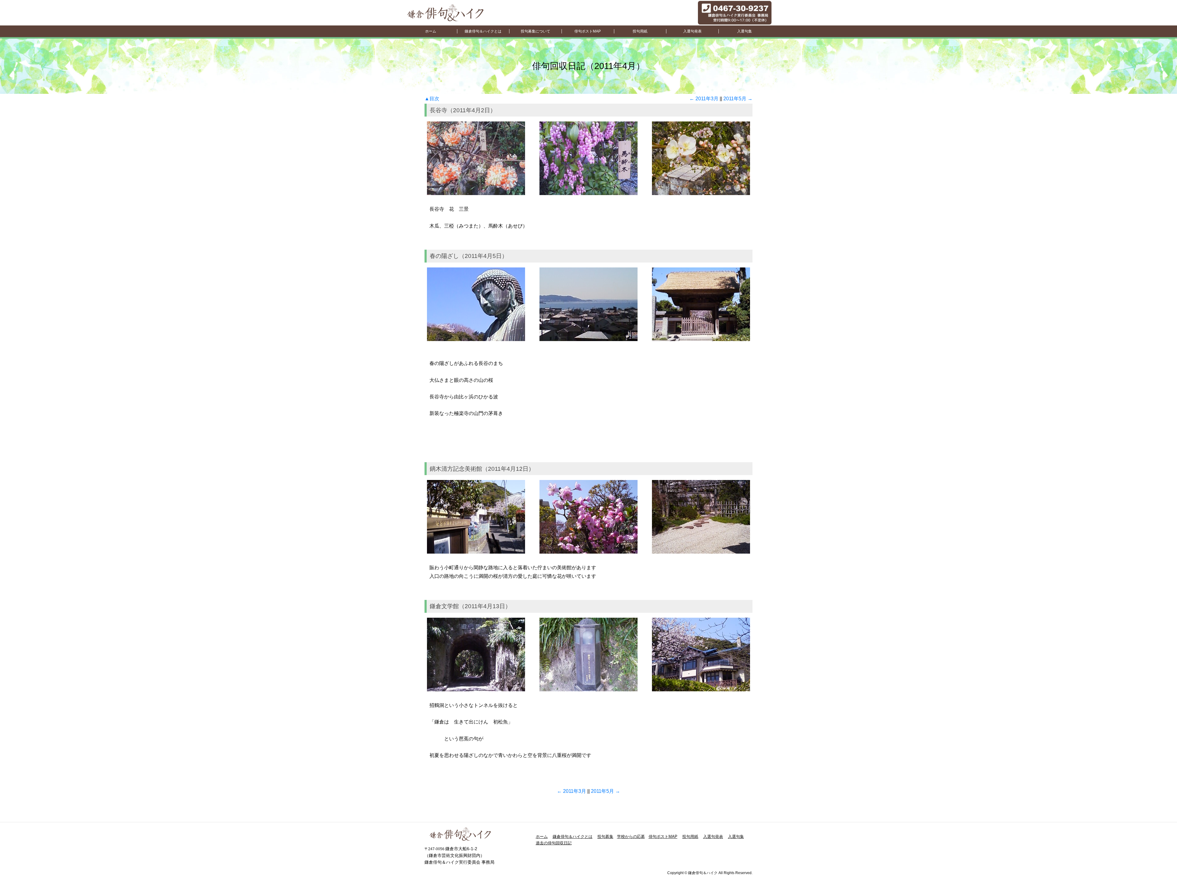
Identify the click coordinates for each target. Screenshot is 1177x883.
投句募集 (605, 836)
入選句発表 (692, 31)
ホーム (430, 31)
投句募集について (535, 31)
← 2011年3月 (703, 98)
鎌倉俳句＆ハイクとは (483, 31)
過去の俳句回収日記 (554, 843)
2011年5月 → (737, 98)
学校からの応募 (631, 836)
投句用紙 (640, 31)
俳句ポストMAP (587, 31)
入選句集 (744, 31)
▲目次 (432, 98)
